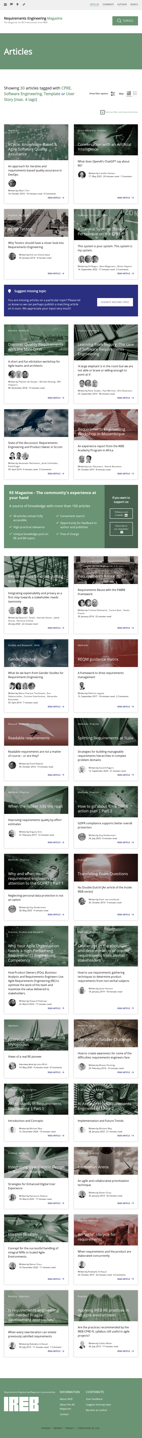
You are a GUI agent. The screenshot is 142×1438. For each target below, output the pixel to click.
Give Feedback (94, 1399)
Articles (94, 4)
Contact (64, 1414)
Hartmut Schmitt (25, 620)
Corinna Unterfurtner (35, 696)
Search (134, 4)
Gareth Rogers (106, 767)
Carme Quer (115, 610)
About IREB (66, 1399)
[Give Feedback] (11, 4)
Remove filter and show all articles (121, 112)
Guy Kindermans (107, 835)
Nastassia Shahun (38, 1195)
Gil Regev (93, 266)
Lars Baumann (95, 466)
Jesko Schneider (50, 463)
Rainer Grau (105, 1192)
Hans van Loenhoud (109, 899)
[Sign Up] (5, 4)
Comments (108, 4)
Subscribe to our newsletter (121, 527)
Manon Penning (107, 1065)
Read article (54, 197)
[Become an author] (24, 4)
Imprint (58, 1428)
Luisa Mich (42, 1064)
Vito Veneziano (124, 390)
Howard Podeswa (38, 1000)
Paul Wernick (109, 390)
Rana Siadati (94, 390)
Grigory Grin (35, 831)
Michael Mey (35, 1128)
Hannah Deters (45, 617)
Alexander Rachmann (30, 463)
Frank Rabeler (36, 763)
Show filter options (99, 93)
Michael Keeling (47, 381)
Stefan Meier (105, 1343)
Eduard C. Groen (27, 617)
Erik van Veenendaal (39, 254)
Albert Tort (24, 190)
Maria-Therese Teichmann (32, 693)
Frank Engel (14, 466)
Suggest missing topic (115, 302)
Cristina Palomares (98, 610)
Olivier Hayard (124, 266)
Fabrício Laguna (96, 693)
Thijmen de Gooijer (28, 381)
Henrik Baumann (113, 466)
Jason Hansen (106, 988)
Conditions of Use (88, 1428)
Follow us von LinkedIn (121, 513)
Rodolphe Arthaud (97, 1271)
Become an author (96, 1410)
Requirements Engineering (33, 20)
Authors (122, 4)
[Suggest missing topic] (17, 4)
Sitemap (46, 1428)
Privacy (69, 1428)
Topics (127, 21)
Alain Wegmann (107, 266)
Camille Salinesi (107, 173)
